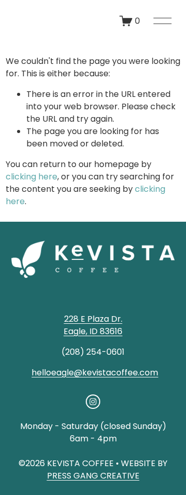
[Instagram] (93, 401)
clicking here (31, 177)
